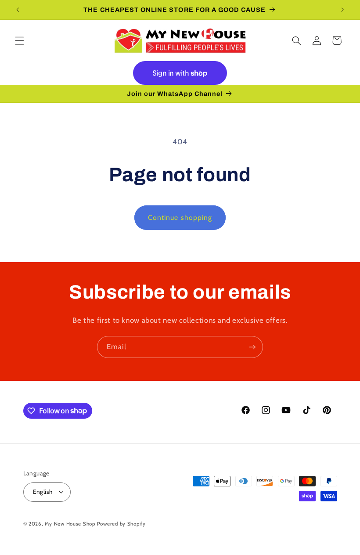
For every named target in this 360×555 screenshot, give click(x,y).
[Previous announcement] (17, 9)
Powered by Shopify (121, 524)
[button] (19, 40)
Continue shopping (180, 217)
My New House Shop (70, 524)
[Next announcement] (342, 9)
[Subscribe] (252, 347)
